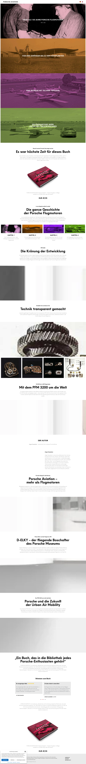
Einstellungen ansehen (21, 759)
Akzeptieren (5, 759)
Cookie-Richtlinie (9, 762)
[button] (25, 751)
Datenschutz (14, 762)
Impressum (18, 762)
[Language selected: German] (82, 2)
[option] (82, 1)
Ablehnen (12, 759)
